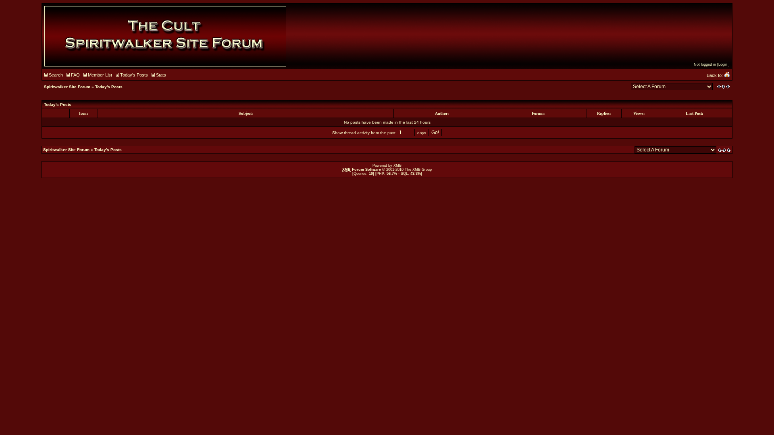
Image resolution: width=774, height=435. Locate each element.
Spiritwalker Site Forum (67, 87)
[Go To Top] (725, 150)
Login (722, 64)
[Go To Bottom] (723, 86)
